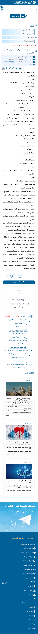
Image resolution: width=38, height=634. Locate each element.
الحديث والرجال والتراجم (26, 561)
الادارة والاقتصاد (28, 590)
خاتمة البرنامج (18, 327)
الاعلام (32, 26)
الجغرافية (30, 586)
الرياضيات (30, 624)
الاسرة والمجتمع (28, 569)
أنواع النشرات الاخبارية (18, 333)
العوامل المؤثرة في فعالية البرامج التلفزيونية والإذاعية (18, 350)
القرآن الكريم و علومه (27, 544)
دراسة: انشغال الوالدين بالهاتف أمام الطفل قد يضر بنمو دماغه (19, 481)
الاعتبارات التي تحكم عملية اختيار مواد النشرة (18, 364)
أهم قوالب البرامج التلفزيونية (18, 347)
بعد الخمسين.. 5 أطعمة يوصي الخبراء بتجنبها (20, 444)
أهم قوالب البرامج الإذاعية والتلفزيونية (18, 320)
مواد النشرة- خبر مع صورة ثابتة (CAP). (18, 354)
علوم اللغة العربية (28, 574)
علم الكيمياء (30, 616)
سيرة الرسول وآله (28, 557)
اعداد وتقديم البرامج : (15, 46)
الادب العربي (29, 578)
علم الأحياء (30, 620)
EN (2, 7)
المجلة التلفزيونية (18, 344)
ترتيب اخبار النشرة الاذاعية (18, 367)
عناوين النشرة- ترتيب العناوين (18, 357)
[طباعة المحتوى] (3, 68)
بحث (23, 16)
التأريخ (31, 582)
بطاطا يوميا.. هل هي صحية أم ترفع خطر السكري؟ (19, 442)
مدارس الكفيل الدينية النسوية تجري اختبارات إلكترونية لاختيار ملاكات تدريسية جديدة (19, 411)
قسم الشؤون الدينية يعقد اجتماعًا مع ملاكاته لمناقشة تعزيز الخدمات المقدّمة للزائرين (19, 403)
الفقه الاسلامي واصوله (26, 553)
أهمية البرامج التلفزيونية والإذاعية (18, 330)
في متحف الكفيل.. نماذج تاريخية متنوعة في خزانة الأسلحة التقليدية (19, 407)
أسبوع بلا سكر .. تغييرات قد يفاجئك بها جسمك (19, 451)
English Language (27, 603)
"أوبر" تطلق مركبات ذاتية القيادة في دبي (21, 487)
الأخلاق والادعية (28, 565)
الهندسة (30, 628)
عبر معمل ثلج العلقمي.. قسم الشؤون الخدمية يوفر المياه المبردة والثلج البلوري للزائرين (19, 399)
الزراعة (31, 607)
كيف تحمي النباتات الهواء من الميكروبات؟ (21, 485)
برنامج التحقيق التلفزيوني (18, 337)
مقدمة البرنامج (18, 323)
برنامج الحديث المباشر (18, 361)
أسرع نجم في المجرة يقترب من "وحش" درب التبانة (19, 490)
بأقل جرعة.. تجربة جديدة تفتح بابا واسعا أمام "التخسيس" (19, 447)
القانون (31, 595)
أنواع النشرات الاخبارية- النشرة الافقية (18, 340)
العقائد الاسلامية (28, 548)
